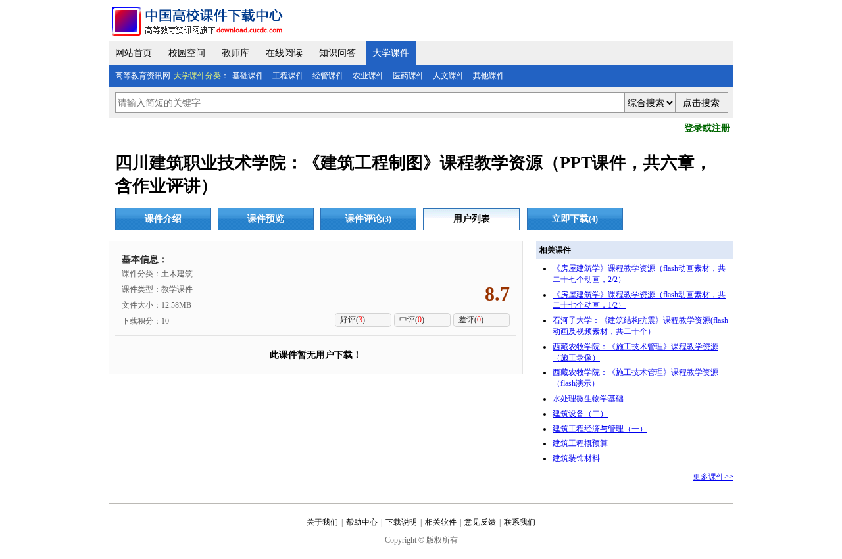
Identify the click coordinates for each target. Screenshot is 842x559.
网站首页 (133, 53)
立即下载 (575, 219)
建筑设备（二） (580, 413)
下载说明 (401, 522)
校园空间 (186, 53)
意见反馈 (480, 522)
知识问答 (337, 53)
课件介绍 (163, 219)
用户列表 (471, 219)
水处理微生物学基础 (588, 398)
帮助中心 (362, 522)
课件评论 (368, 219)
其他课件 (489, 75)
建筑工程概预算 (580, 443)
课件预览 (265, 219)
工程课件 (288, 75)
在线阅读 (284, 53)
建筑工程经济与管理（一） (600, 428)
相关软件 (441, 522)
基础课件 (248, 75)
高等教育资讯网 (142, 75)
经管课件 (328, 75)
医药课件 (408, 75)
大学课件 (390, 53)
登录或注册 (707, 128)
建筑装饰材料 (576, 458)
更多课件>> (713, 476)
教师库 (235, 53)
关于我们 (322, 522)
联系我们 (519, 522)
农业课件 (368, 75)
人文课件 (448, 75)
